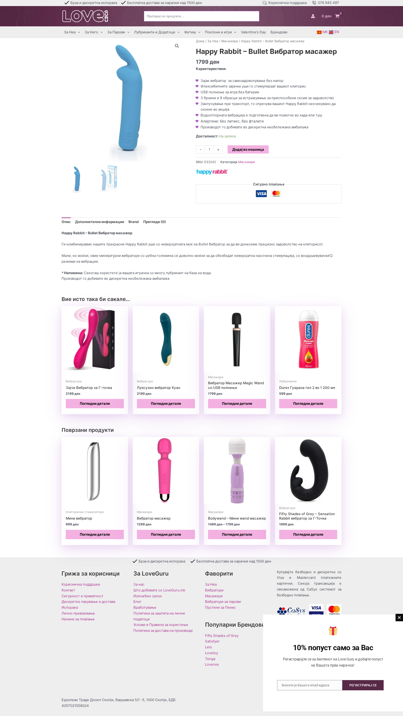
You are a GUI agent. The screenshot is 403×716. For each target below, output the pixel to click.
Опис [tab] (66, 222)
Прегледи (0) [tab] (154, 222)
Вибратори (214, 590)
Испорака (70, 607)
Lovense (212, 664)
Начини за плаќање (78, 619)
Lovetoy (211, 653)
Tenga (210, 659)
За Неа (212, 41)
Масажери (229, 41)
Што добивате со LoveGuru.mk (159, 590)
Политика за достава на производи (163, 630)
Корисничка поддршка (287, 2)
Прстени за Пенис (220, 607)
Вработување (144, 607)
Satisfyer (212, 641)
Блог (137, 601)
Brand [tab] (134, 222)
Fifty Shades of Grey (222, 635)
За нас (138, 584)
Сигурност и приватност (82, 596)
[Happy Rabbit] (212, 172)
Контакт (68, 590)
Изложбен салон (147, 596)
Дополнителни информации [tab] (99, 222)
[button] (78, 32)
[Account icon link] (313, 16)
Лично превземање (78, 613)
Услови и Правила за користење (160, 624)
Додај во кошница (248, 149)
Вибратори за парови (223, 601)
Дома (200, 41)
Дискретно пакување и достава (88, 601)
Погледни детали (95, 403)
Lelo (208, 647)
